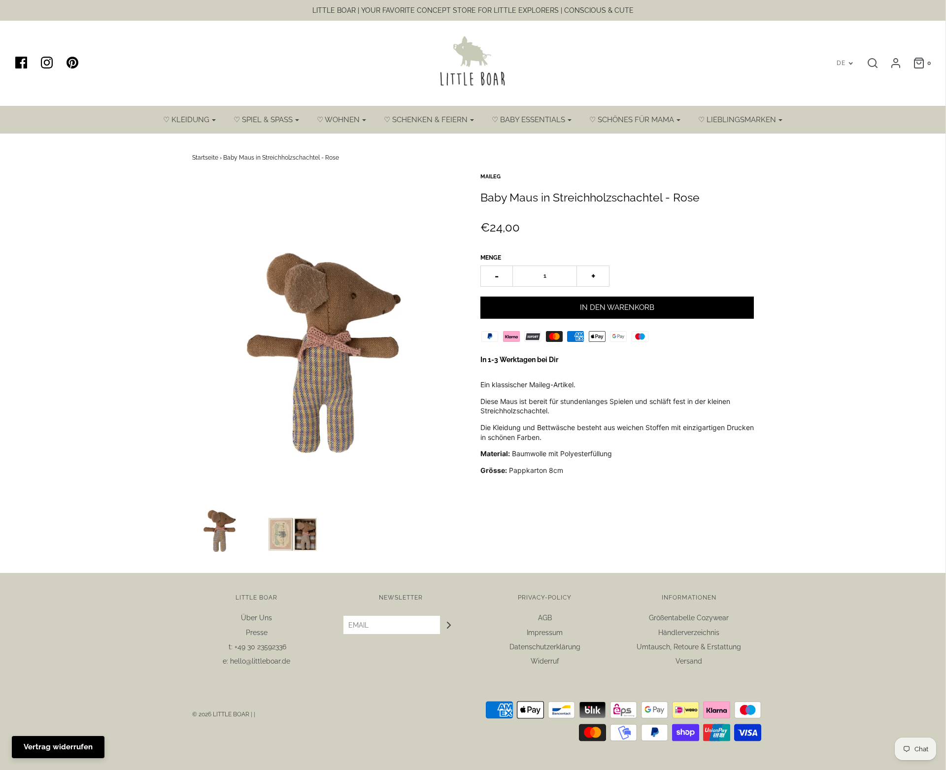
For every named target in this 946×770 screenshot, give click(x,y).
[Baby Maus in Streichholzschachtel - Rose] (220, 525)
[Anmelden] (891, 63)
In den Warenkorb (617, 307)
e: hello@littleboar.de (256, 661)
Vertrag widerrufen (58, 746)
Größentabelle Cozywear (689, 618)
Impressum (545, 632)
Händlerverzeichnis (688, 632)
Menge (490, 257)
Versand (689, 661)
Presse (257, 632)
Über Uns (256, 618)
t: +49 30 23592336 (256, 647)
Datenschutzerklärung (544, 647)
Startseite (205, 157)
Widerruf (545, 661)
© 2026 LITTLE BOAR (221, 714)
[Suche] (867, 63)
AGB (545, 618)
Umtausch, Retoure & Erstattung (689, 647)
